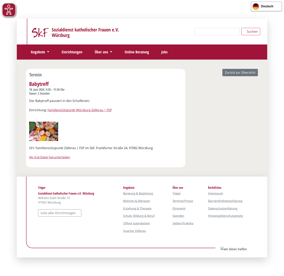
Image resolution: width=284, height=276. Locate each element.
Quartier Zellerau (134, 231)
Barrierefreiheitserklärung (225, 201)
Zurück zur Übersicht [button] (240, 72)
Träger (177, 193)
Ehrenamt (179, 208)
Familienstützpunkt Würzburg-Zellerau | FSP (80, 110)
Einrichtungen (72, 52)
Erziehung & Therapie (137, 208)
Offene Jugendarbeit (136, 223)
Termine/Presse (183, 201)
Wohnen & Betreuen (136, 201)
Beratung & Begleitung (138, 193)
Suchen (252, 31)
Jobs (164, 52)
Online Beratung (137, 52)
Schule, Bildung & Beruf (139, 216)
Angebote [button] (38, 52)
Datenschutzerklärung (222, 208)
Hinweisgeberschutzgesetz (225, 216)
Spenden (178, 216)
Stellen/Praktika (183, 223)
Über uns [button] (102, 52)
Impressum (215, 193)
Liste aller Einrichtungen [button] (59, 213)
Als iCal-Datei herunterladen (49, 157)
